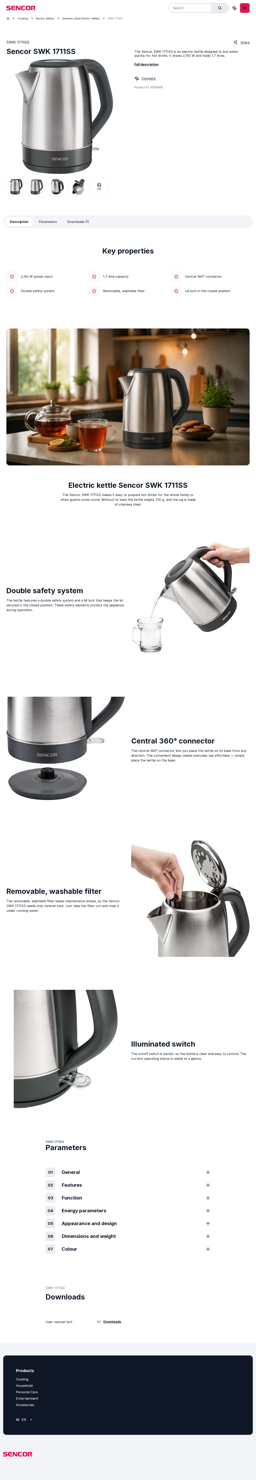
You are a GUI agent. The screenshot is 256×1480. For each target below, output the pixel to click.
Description (19, 222)
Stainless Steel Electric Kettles (81, 18)
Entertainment (27, 1398)
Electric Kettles (45, 18)
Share (245, 42)
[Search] (220, 8)
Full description (146, 64)
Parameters (48, 222)
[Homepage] (8, 18)
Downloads (112, 1322)
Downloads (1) (78, 222)
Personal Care (27, 1392)
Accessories (25, 1405)
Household (24, 1386)
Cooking (23, 18)
